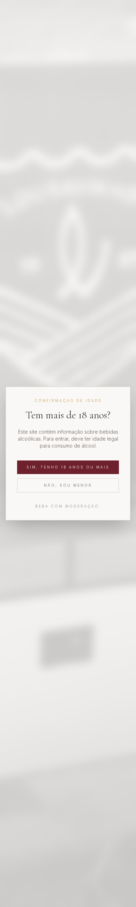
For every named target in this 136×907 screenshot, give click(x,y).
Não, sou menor (68, 485)
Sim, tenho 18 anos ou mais (68, 467)
